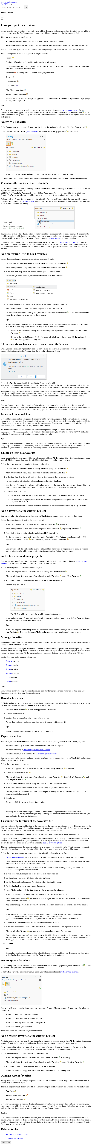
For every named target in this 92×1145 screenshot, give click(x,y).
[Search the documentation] (26, 7)
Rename (9, 665)
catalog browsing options (52, 843)
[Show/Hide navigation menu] (11, 4)
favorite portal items (69, 110)
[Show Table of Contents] (2, 19)
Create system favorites (14, 1138)
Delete (8, 681)
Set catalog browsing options (17, 1134)
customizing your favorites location (36, 750)
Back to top (6, 1143)
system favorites (32, 131)
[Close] (2, 17)
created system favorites (69, 972)
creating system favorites (47, 754)
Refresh (9, 673)
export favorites (55, 238)
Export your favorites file (15, 857)
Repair (8, 669)
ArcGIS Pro (6, 4)
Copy (8, 677)
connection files (28, 201)
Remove (9, 661)
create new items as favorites (68, 242)
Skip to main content (9, 2)
